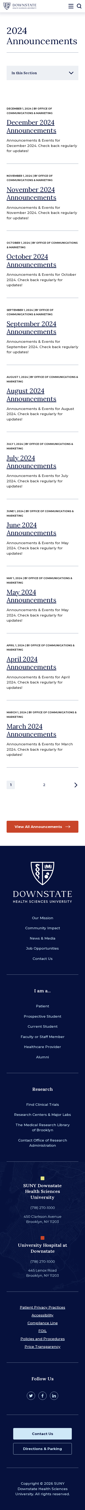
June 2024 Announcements (31, 529)
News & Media (42, 938)
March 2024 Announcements (31, 730)
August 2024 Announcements (31, 395)
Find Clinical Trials (42, 1104)
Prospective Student (42, 1016)
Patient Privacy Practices (42, 1307)
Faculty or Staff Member (43, 1037)
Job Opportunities (42, 948)
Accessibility (42, 1315)
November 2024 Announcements (31, 193)
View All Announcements (38, 827)
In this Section (24, 73)
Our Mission (42, 918)
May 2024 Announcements (31, 596)
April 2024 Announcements (31, 663)
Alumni (42, 1057)
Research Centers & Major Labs (42, 1115)
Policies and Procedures (42, 1339)
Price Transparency (42, 1347)
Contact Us (43, 959)
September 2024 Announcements (31, 328)
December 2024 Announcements (31, 126)
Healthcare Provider (42, 1047)
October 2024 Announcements (31, 260)
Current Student (43, 1026)
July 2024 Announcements (31, 462)
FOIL (42, 1331)
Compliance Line (42, 1323)
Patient (42, 1006)
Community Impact (42, 928)
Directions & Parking (42, 1449)
